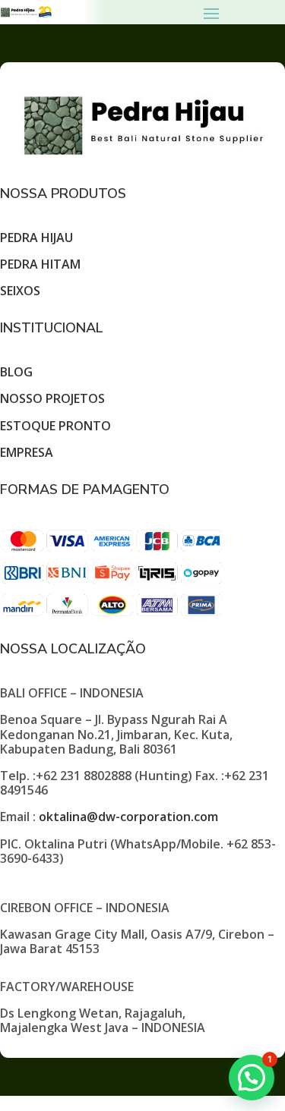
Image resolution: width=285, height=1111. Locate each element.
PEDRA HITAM (40, 264)
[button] (251, 1077)
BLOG (16, 372)
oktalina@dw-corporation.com (128, 816)
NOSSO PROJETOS (52, 398)
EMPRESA (26, 452)
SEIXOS (20, 290)
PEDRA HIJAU (36, 237)
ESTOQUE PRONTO (55, 425)
